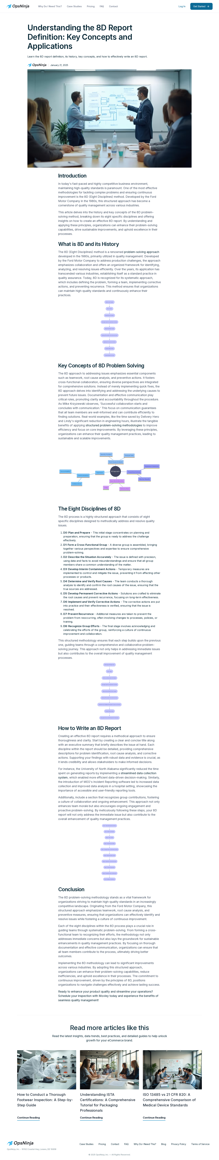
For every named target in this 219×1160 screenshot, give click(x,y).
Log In (182, 6)
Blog (163, 1144)
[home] (17, 6)
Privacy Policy (178, 1144)
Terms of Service (200, 1144)
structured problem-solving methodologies (114, 425)
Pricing (91, 6)
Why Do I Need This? (50, 6)
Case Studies (74, 6)
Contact (113, 6)
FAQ (102, 6)
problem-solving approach (141, 252)
